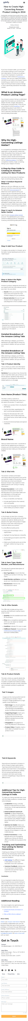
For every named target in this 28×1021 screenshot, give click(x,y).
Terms (3, 974)
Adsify (2, 921)
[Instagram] (5, 970)
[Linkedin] (8, 970)
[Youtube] (12, 970)
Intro (18, 974)
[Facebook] (2, 970)
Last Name (4, 983)
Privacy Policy (11, 974)
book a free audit (19, 933)
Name (3, 977)
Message (4, 1001)
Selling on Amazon (14, 25)
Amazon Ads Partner (14, 921)
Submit (14, 1016)
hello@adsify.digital (6, 933)
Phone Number (5, 995)
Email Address (5, 989)
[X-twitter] (15, 970)
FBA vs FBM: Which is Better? (12, 914)
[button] (24, 2)
